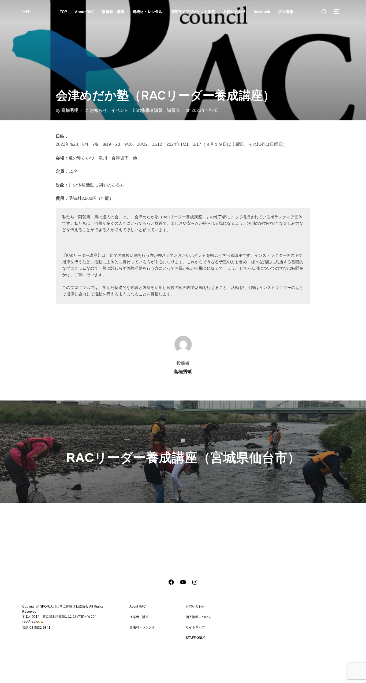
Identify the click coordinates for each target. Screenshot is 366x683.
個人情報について (198, 617)
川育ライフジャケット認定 (192, 11)
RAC (27, 11)
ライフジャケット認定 (145, 638)
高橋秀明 (70, 110)
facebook (262, 11)
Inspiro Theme (308, 673)
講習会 (173, 110)
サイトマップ (195, 627)
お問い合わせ (234, 11)
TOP (63, 11)
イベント (119, 110)
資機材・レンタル (147, 11)
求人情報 (285, 11)
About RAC (84, 11)
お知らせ (98, 110)
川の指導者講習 (148, 110)
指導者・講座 (113, 11)
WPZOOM (335, 673)
